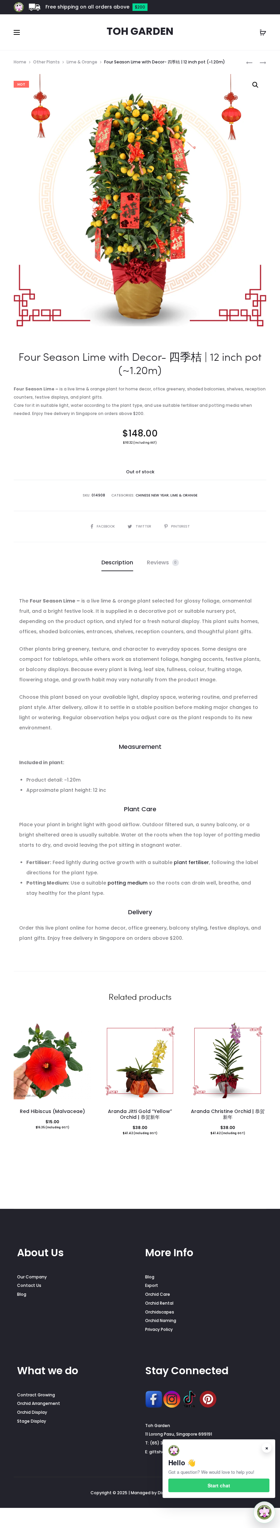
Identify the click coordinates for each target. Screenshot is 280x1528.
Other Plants (46, 62)
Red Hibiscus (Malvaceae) (52, 1111)
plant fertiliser (191, 862)
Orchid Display (32, 1412)
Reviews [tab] (162, 562)
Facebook (106, 526)
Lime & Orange (82, 62)
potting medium (128, 882)
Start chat (219, 1485)
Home (20, 62)
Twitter (144, 526)
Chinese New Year (152, 495)
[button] (255, 85)
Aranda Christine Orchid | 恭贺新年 (228, 1114)
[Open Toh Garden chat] (264, 1512)
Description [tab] (117, 562)
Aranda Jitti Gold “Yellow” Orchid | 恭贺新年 (140, 1114)
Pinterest (180, 526)
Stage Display (31, 1421)
